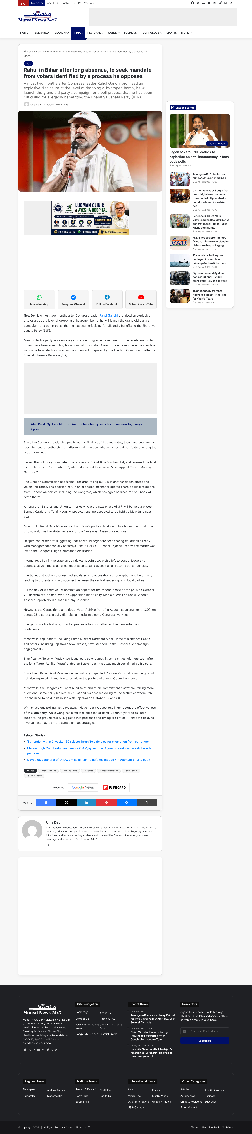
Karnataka (29, 1095)
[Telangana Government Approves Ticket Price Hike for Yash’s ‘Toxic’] (180, 296)
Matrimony (37, 2)
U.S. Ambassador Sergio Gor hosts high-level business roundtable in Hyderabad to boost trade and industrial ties (211, 198)
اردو (24, 3)
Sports (171, 32)
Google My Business (87, 1034)
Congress (88, 770)
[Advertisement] (163, 16)
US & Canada (136, 1107)
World (112, 32)
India (77, 32)
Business (130, 32)
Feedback (214, 1127)
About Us (52, 2)
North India (82, 1095)
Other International (139, 1101)
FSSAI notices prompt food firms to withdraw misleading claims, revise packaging (211, 241)
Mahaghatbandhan (109, 770)
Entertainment (188, 1107)
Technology (150, 32)
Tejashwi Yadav (34, 775)
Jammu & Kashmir (86, 1089)
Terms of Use (199, 1127)
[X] (48, 845)
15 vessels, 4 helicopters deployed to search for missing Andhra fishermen (209, 259)
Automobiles (187, 1095)
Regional (94, 32)
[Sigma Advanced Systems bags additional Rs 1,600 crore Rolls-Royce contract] (180, 278)
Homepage (81, 1012)
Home (24, 32)
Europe (156, 1090)
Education (211, 1101)
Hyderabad (41, 32)
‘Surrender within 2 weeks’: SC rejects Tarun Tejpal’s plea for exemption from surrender (88, 741)
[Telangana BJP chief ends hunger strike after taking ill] (180, 179)
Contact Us (68, 2)
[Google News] (83, 787)
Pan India (105, 1095)
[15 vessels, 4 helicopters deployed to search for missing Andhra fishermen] (180, 260)
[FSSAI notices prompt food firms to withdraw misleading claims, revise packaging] (180, 243)
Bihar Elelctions (48, 770)
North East (106, 1090)
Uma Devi (35, 104)
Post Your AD (86, 2)
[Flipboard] (115, 787)
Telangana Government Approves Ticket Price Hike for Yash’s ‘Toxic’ (209, 294)
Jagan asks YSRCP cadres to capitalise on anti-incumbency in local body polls (200, 156)
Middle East (134, 1095)
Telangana (61, 32)
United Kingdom (161, 1101)
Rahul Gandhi (108, 315)
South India (82, 1101)
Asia (130, 1089)
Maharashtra (54, 1095)
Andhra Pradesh (56, 1090)
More (185, 32)
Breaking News (70, 770)
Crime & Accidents (191, 1101)
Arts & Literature (214, 1090)
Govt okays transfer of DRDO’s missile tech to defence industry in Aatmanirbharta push (88, 759)
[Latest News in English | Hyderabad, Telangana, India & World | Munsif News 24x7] (37, 16)
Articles (184, 1089)
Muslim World (160, 1095)
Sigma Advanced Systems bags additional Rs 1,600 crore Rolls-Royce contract (210, 276)
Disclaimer (227, 1127)
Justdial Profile (108, 1034)
